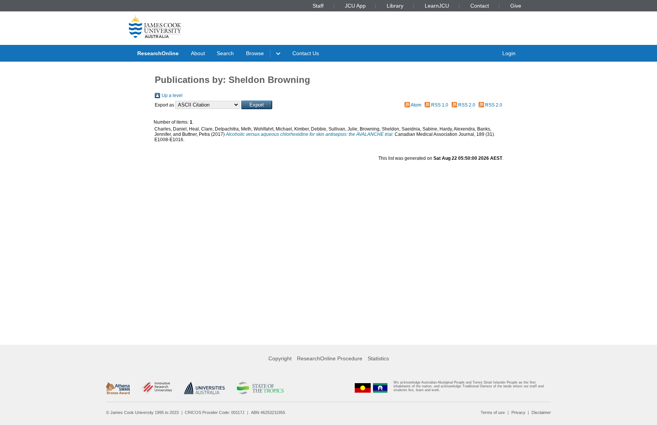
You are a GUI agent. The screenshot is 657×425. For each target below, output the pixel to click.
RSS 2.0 (466, 105)
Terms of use (493, 412)
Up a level (172, 95)
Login (509, 53)
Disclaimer (541, 412)
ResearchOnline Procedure (329, 358)
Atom (416, 105)
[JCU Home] (155, 26)
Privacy (518, 412)
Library (395, 6)
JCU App (355, 6)
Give (515, 6)
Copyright (280, 358)
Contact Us (305, 53)
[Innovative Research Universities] (157, 388)
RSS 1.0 (439, 105)
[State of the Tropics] (260, 388)
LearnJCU (437, 6)
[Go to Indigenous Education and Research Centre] (363, 387)
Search (225, 53)
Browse (255, 53)
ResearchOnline (158, 53)
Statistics (378, 358)
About (198, 53)
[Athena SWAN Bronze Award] (118, 388)
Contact (479, 6)
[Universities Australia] (204, 388)
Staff (318, 6)
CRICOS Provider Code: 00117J (214, 412)
